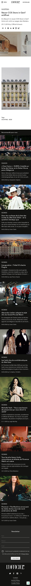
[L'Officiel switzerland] (15, 2)
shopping (4, 119)
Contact (15, 578)
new (10, 119)
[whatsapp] (16, 28)
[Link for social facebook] (14, 574)
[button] (27, 88)
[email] (2, 28)
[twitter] (13, 28)
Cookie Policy (15, 583)
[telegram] (18, 28)
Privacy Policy (25, 554)
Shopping (5, 9)
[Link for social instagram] (17, 574)
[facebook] (5, 28)
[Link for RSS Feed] (21, 573)
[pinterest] (8, 28)
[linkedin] (10, 28)
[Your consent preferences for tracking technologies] (28, 583)
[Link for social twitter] (10, 574)
